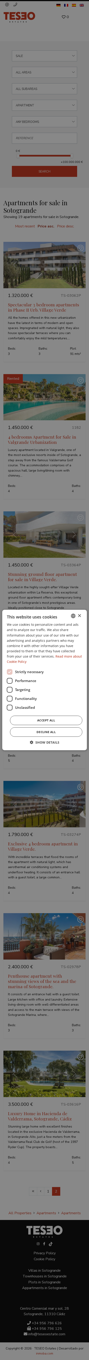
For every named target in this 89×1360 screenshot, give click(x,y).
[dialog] (44, 680)
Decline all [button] (46, 732)
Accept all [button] (46, 720)
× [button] (79, 615)
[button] (44, 742)
